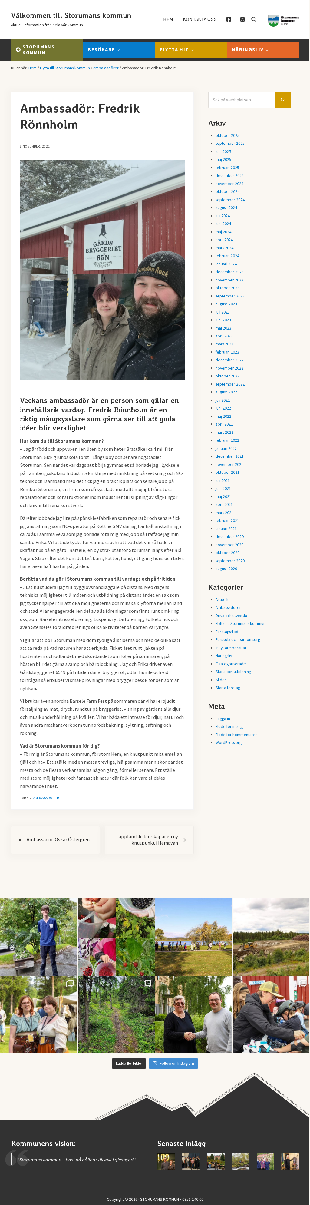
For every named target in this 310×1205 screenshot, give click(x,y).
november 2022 (229, 368)
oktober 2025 (227, 135)
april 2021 (224, 504)
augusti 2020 (226, 568)
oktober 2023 (227, 287)
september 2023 (230, 296)
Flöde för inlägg (229, 726)
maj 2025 (223, 159)
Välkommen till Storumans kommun (71, 15)
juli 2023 (223, 312)
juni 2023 (223, 320)
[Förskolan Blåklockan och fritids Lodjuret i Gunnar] (116, 937)
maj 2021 (223, 496)
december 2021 (230, 456)
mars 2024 (224, 248)
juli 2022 (223, 400)
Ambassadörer (46, 798)
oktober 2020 (227, 552)
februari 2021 (227, 520)
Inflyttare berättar (231, 647)
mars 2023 (224, 344)
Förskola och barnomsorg (238, 639)
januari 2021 (226, 528)
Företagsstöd (227, 631)
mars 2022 (224, 432)
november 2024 (229, 183)
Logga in (223, 718)
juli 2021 (223, 480)
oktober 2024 (227, 191)
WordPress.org (229, 742)
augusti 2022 (226, 392)
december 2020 (230, 536)
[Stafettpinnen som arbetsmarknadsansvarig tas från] (193, 1015)
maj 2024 (223, 231)
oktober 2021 (227, 472)
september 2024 (230, 199)
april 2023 (224, 336)
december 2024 (230, 175)
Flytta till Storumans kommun (240, 623)
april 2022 (224, 424)
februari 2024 (227, 255)
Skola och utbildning (233, 671)
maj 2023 (223, 328)
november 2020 (229, 544)
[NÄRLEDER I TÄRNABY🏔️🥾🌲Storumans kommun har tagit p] (116, 1015)
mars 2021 (224, 512)
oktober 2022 (227, 376)
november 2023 (229, 280)
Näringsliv (224, 655)
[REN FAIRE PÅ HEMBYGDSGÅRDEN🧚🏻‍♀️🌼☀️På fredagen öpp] (38, 1015)
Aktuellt (222, 599)
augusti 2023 (226, 304)
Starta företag (228, 687)
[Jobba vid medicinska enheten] (265, 1161)
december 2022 (230, 360)
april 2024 (224, 239)
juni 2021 (223, 488)
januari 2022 (226, 448)
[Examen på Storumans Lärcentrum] (191, 1161)
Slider (221, 679)
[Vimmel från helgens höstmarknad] (216, 1161)
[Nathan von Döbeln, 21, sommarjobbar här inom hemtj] (38, 937)
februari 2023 (227, 352)
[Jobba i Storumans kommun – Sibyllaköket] (290, 1161)
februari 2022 (227, 440)
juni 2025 (223, 151)
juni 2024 (223, 223)
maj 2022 (223, 416)
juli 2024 (223, 215)
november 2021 (229, 464)
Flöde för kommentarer (236, 734)
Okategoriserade (231, 663)
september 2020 (230, 560)
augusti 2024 (226, 207)
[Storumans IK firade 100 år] (166, 1161)
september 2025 (230, 143)
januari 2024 (226, 264)
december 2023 (230, 271)
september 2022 (230, 384)
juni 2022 (223, 408)
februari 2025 (227, 167)
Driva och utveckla (231, 615)
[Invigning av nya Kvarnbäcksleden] (240, 1161)
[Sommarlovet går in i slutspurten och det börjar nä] (193, 937)
